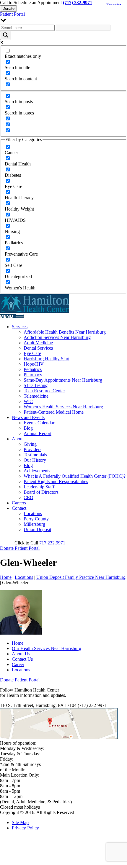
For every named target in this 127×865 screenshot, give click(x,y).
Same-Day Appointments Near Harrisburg (63, 380)
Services (19, 326)
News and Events (28, 417)
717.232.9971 (52, 542)
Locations (33, 513)
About (18, 438)
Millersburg (34, 524)
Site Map (20, 822)
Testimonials (35, 454)
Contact (19, 508)
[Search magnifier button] (5, 35)
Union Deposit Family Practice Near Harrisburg (81, 577)
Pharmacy (33, 374)
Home (6, 577)
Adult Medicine (38, 342)
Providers (32, 449)
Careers (19, 502)
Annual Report (37, 433)
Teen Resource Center (44, 390)
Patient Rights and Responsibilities (56, 481)
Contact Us (22, 659)
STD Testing (36, 385)
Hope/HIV (34, 364)
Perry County (36, 518)
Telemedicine (36, 396)
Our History (35, 460)
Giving (30, 444)
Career (18, 664)
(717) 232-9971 (77, 2)
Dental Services (38, 348)
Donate (8, 8)
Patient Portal (12, 14)
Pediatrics (33, 369)
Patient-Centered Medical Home (54, 412)
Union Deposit (37, 529)
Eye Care (32, 353)
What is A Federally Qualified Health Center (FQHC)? (75, 476)
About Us (21, 653)
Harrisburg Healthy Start (46, 358)
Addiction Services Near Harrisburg (57, 337)
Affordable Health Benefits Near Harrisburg (65, 331)
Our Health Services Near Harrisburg (46, 648)
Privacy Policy (25, 827)
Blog (28, 428)
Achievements (37, 470)
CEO (28, 497)
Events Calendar (39, 422)
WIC (28, 401)
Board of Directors (41, 492)
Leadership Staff (39, 486)
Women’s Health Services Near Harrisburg (63, 406)
